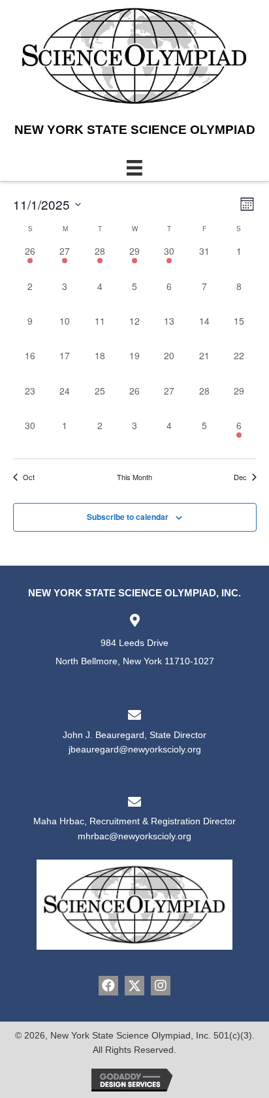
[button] (108, 985)
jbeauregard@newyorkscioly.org (135, 749)
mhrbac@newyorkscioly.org (134, 836)
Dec (240, 477)
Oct (29, 477)
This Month (134, 477)
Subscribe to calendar (127, 516)
